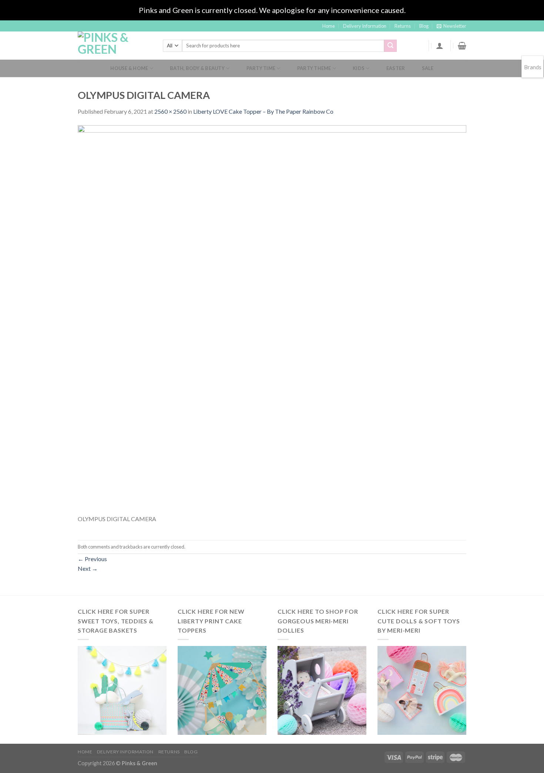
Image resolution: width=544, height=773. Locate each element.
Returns (402, 26)
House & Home (129, 68)
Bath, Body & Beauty (197, 68)
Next (88, 568)
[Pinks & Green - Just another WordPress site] (115, 45)
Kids (359, 68)
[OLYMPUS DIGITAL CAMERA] (272, 318)
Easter (395, 68)
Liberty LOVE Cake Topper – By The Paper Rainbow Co (263, 111)
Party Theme (314, 68)
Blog (424, 26)
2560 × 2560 (170, 111)
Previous (92, 558)
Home (328, 26)
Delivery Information (364, 26)
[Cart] (462, 45)
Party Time (261, 68)
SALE (428, 68)
